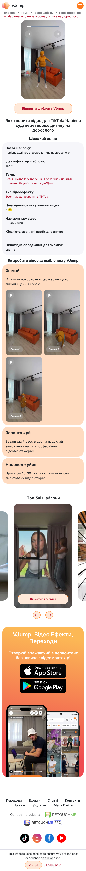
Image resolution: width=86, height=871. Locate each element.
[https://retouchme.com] (60, 815)
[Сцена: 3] (24, 389)
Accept (33, 865)
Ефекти (35, 800)
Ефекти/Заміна (54, 179)
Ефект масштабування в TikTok (27, 196)
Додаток (40, 805)
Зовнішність (43, 13)
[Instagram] (37, 838)
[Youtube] (61, 838)
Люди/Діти (45, 183)
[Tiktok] (25, 838)
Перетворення (70, 13)
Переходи (14, 800)
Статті (53, 800)
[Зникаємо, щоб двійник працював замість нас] (26, 741)
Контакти (72, 800)
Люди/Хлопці (28, 183)
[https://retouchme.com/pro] (43, 823)
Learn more (53, 865)
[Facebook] (50, 838)
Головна (8, 13)
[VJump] (13, 5)
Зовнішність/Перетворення (24, 179)
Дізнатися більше (43, 599)
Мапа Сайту (63, 805)
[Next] (49, 615)
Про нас (19, 805)
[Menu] (80, 5)
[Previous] (37, 615)
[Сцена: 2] (62, 322)
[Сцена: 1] (24, 322)
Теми (24, 13)
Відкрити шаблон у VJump (43, 108)
